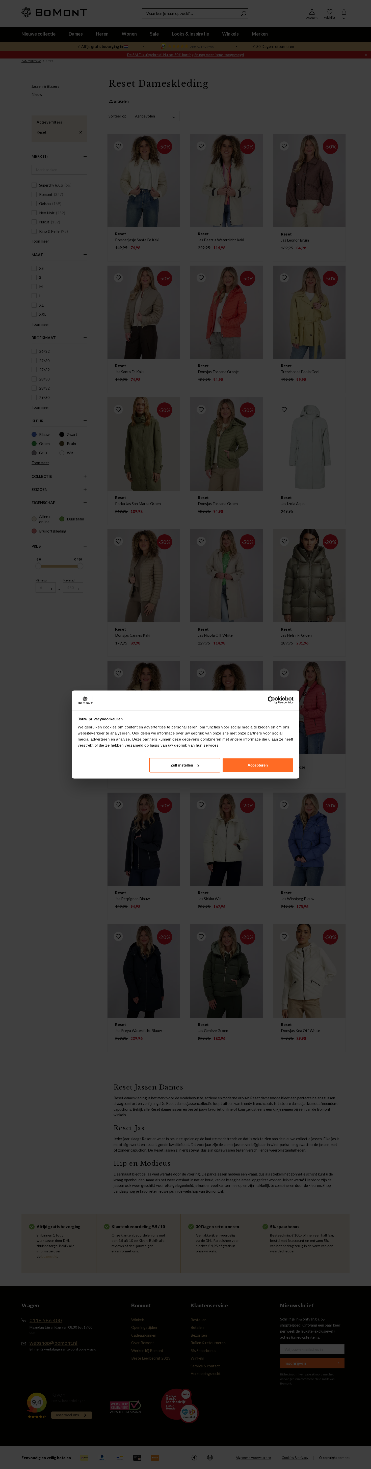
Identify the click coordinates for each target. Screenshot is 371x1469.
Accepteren (258, 765)
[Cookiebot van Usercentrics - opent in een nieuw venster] (271, 700)
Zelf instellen (182, 765)
